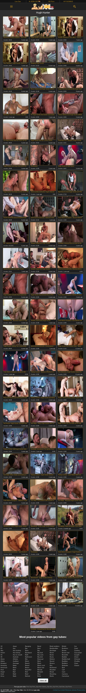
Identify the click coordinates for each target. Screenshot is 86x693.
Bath (26, 655)
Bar (26, 648)
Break (52, 672)
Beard (27, 665)
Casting (77, 650)
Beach (27, 663)
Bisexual (40, 659)
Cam (63, 672)
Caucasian (78, 652)
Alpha (3, 661)
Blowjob (40, 672)
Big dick (40, 657)
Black (39, 663)
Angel (3, 672)
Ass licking (16, 652)
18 (1, 646)
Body (39, 676)
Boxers (52, 663)
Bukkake (65, 665)
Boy (51, 665)
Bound (52, 661)
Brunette (65, 655)
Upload (74, 690)
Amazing (4, 665)
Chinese (77, 659)
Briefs (52, 676)
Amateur (4, 663)
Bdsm (27, 661)
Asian (15, 646)
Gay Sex (49, 687)
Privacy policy (81, 690)
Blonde (39, 669)
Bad (14, 669)
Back (14, 667)
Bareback (28, 652)
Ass (14, 648)
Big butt (40, 652)
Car (75, 646)
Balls (14, 676)
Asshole (15, 657)
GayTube (62, 687)
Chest (76, 657)
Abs (2, 650)
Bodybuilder (54, 648)
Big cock (40, 655)
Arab (2, 674)
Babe (15, 665)
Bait (14, 672)
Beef (26, 674)
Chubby (77, 661)
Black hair (40, 667)
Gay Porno (68, 687)
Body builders (54, 646)
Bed (26, 672)
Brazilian (53, 669)
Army (2, 676)
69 (1, 648)
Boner (52, 652)
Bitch (39, 661)
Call (63, 669)
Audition (16, 661)
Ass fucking (17, 650)
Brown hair (66, 652)
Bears (27, 667)
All (1, 657)
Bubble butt (66, 659)
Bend (39, 646)
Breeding (53, 674)
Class (76, 663)
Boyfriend (53, 667)
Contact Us (56, 690)
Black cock (41, 665)
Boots (52, 655)
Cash (76, 648)
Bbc (26, 659)
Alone (3, 659)
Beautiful (28, 669)
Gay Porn (55, 687)
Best (39, 648)
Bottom (52, 659)
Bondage (53, 650)
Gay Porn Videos (41, 687)
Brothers (65, 648)
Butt (63, 667)
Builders (65, 663)
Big (38, 650)
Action (3, 652)
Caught (76, 655)
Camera (65, 674)
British (64, 646)
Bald (14, 674)
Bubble (64, 657)
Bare (26, 650)
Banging (28, 646)
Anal (2, 669)
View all (43, 680)
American (4, 667)
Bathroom (28, 657)
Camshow (65, 676)
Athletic (15, 659)
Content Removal (65, 690)
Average (16, 663)
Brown (64, 650)
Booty (52, 657)
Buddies (65, 661)
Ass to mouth (17, 655)
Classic (76, 665)
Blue (39, 674)
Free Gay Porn (30, 687)
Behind (27, 676)
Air (1, 655)
